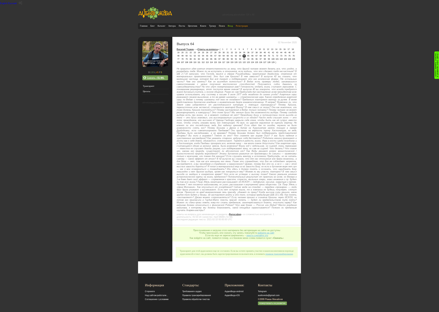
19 (178, 52)
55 (207, 56)
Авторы (172, 26)
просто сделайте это (257, 235)
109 (190, 62)
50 (187, 56)
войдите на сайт (266, 233)
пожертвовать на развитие (272, 303)
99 (269, 59)
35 (244, 52)
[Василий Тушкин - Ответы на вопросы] (155, 66)
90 (232, 59)
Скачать (155, 77)
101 (277, 59)
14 (276, 49)
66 (252, 56)
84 (207, 59)
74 (285, 56)
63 (240, 56)
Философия (235, 214)
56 (211, 56)
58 (219, 56)
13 (272, 49)
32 (232, 52)
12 (268, 49)
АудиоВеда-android (234, 291)
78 (182, 59)
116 (219, 62)
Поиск (222, 26)
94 (248, 59)
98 (265, 59)
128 (268, 62)
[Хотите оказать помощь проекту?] (436, 65)
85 (211, 59)
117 (223, 62)
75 (289, 56)
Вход (230, 26)
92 (240, 59)
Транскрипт (148, 86)
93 (244, 59)
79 (187, 59)
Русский (12, 3)
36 (248, 52)
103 (285, 59)
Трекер (212, 26)
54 (203, 56)
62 (236, 56)
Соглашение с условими (157, 299)
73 (281, 56)
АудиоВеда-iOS (232, 295)
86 (215, 59)
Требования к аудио (192, 291)
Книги (203, 26)
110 (194, 62)
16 (284, 49)
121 (240, 62)
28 (215, 52)
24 (199, 52)
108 (186, 62)
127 (264, 62)
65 (248, 56)
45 (285, 52)
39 (261, 52)
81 (195, 59)
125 (256, 62)
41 (269, 52)
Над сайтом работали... (156, 295)
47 (294, 52)
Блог (152, 26)
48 (178, 56)
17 (289, 49)
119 (231, 62)
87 (219, 59)
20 (182, 52)
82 (199, 59)
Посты (182, 26)
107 (182, 62)
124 (252, 62)
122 (244, 62)
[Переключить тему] (20, 3)
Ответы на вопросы (208, 49)
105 (293, 59)
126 (260, 62)
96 (257, 59)
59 (224, 56)
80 (191, 59)
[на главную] (155, 18)
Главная (143, 26)
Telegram (262, 291)
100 (273, 59)
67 (257, 56)
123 (248, 62)
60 (228, 56)
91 (236, 59)
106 (178, 62)
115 (215, 62)
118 (227, 62)
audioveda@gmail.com (269, 295)
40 (265, 52)
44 (281, 52)
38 (257, 52)
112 (203, 62)
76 (294, 56)
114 (211, 62)
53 (199, 56)
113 (207, 62)
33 (236, 52)
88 (224, 59)
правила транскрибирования (279, 253)
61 (232, 56)
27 (211, 52)
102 (281, 59)
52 (195, 56)
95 (252, 59)
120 (236, 62)
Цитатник (192, 26)
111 (199, 62)
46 (289, 52)
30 (224, 52)
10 (260, 49)
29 (219, 52)
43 (277, 52)
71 (273, 56)
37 (252, 52)
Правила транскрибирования (196, 295)
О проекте (150, 291)
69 (265, 56)
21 (187, 52)
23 (195, 52)
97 (261, 59)
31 (228, 52)
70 (269, 56)
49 (182, 56)
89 (228, 59)
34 (240, 52)
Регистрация (242, 26)
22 (191, 52)
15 (280, 49)
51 (191, 56)
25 (203, 52)
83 (203, 59)
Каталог (161, 26)
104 (289, 59)
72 (277, 56)
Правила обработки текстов (196, 299)
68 (261, 56)
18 (293, 49)
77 (178, 59)
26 (207, 52)
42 (273, 52)
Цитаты (146, 91)
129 (273, 62)
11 (264, 49)
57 (215, 56)
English (3, 3)
